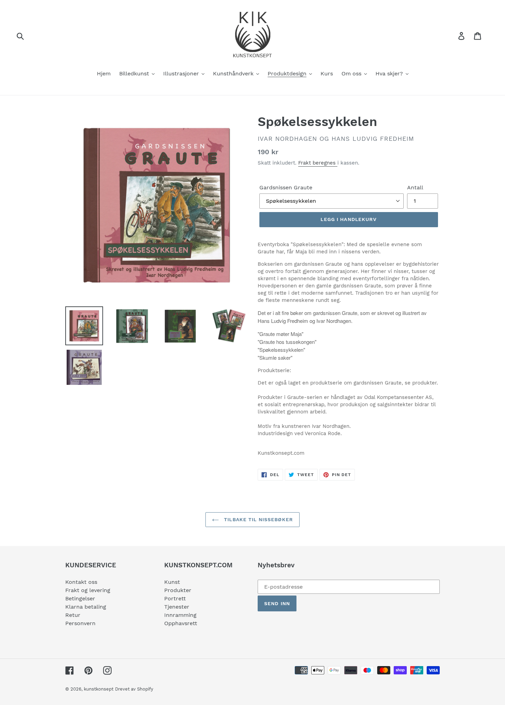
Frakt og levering (87, 590)
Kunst (172, 582)
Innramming (180, 615)
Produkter (177, 590)
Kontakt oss (81, 582)
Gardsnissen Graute (285, 187)
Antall (415, 187)
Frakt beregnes (317, 163)
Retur (72, 615)
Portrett (175, 598)
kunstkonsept (98, 689)
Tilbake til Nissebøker (257, 519)
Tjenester (176, 606)
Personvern (80, 623)
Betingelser (80, 598)
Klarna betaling (85, 606)
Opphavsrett (180, 623)
